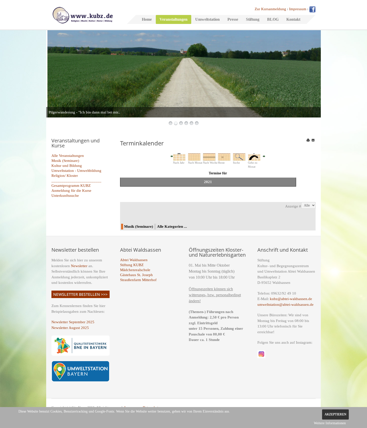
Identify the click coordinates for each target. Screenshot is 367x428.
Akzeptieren (335, 414)
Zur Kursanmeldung (270, 9)
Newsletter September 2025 (72, 322)
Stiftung (252, 19)
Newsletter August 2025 (70, 328)
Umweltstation (207, 19)
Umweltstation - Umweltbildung (76, 171)
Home (147, 19)
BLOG (273, 19)
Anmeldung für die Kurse (71, 191)
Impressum (297, 9)
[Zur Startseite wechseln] (82, 15)
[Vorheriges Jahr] (172, 156)
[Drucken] (308, 140)
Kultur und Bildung (66, 166)
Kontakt (293, 19)
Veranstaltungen (173, 19)
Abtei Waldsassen (134, 260)
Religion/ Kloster (64, 176)
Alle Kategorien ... (172, 226)
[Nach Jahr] (179, 157)
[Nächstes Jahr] (264, 156)
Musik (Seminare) (65, 161)
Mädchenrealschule (135, 270)
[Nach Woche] (209, 157)
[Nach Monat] (194, 157)
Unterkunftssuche (65, 196)
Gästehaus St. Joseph (136, 275)
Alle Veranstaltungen (67, 156)
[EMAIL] (313, 140)
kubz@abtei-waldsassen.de (291, 299)
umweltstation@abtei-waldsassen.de (285, 305)
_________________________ (76, 181)
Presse (232, 19)
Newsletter (79, 266)
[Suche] (239, 157)
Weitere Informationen (330, 423)
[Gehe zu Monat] (254, 157)
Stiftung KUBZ (132, 265)
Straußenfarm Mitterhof (138, 280)
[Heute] (224, 157)
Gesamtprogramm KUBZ (71, 186)
